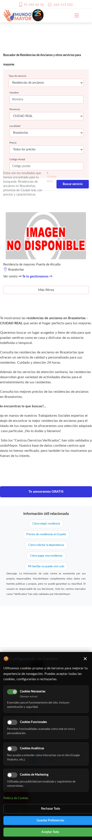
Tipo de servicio (17, 76)
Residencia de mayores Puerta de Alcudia (31, 264)
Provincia (14, 109)
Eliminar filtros (51, 178)
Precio (12, 142)
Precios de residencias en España (46, 534)
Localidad (14, 126)
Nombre (14, 92)
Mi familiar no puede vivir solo (46, 566)
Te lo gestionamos (35, 276)
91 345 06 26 (34, 4)
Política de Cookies (15, 798)
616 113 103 (63, 4)
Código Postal (17, 159)
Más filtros (46, 290)
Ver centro (11, 276)
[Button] (74, 15)
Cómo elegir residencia (46, 523)
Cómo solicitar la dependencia (46, 545)
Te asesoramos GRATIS (46, 491)
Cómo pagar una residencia (46, 555)
